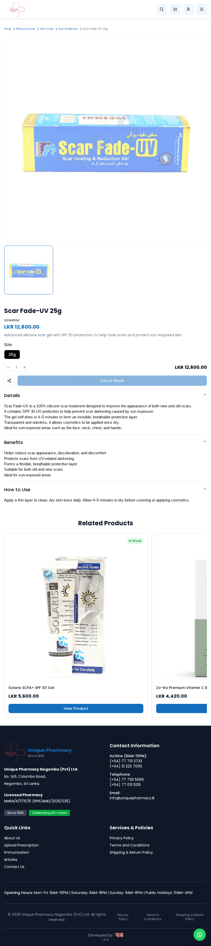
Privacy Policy (122, 838)
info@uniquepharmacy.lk (132, 798)
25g (12, 354)
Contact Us (14, 866)
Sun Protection (68, 29)
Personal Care (25, 29)
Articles (10, 859)
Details (12, 395)
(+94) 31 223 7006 (126, 766)
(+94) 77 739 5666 (127, 779)
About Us (12, 838)
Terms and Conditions (130, 845)
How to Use (17, 489)
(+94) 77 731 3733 (126, 761)
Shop (7, 29)
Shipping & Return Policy (131, 852)
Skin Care (46, 29)
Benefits (13, 442)
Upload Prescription (21, 845)
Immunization (16, 852)
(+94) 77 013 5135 (125, 784)
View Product (76, 708)
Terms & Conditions (152, 917)
